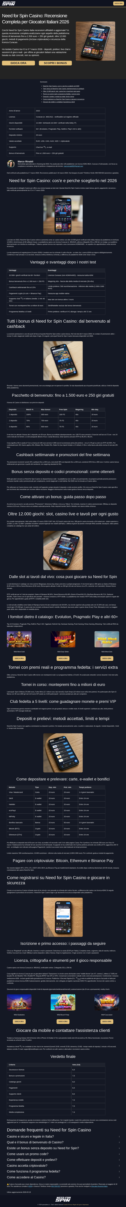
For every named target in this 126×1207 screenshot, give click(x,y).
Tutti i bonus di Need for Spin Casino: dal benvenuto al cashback (63, 88)
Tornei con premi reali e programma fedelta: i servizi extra (61, 94)
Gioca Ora (119, 3)
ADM (30, 1186)
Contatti (65, 1204)
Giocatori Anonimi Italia (99, 1186)
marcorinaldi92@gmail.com (73, 166)
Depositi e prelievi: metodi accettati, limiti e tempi (58, 96)
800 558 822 (55, 1186)
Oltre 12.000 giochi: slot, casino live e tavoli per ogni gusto (61, 91)
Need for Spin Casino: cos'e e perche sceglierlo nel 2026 (61, 86)
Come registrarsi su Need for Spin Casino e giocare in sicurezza (63, 99)
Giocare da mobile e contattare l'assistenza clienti (59, 102)
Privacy (70, 1204)
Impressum (85, 1204)
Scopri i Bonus (55, 63)
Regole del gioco (77, 1204)
